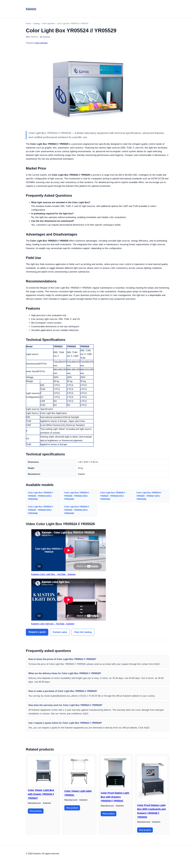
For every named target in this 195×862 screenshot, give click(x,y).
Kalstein (31, 8)
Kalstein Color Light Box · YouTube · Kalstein (53, 574)
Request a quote (37, 632)
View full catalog (83, 632)
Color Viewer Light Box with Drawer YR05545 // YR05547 (41, 794)
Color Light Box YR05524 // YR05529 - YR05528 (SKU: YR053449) (40, 509)
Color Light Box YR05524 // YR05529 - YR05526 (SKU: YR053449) (112, 495)
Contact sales (60, 632)
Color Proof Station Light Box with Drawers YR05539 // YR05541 (115, 797)
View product (36, 811)
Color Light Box (41, 43)
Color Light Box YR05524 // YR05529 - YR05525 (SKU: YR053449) (76, 495)
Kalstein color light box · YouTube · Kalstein (52, 624)
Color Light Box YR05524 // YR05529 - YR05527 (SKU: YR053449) (148, 495)
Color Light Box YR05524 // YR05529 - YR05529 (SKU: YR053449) (76, 509)
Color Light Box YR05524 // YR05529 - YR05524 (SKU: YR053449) (40, 495)
